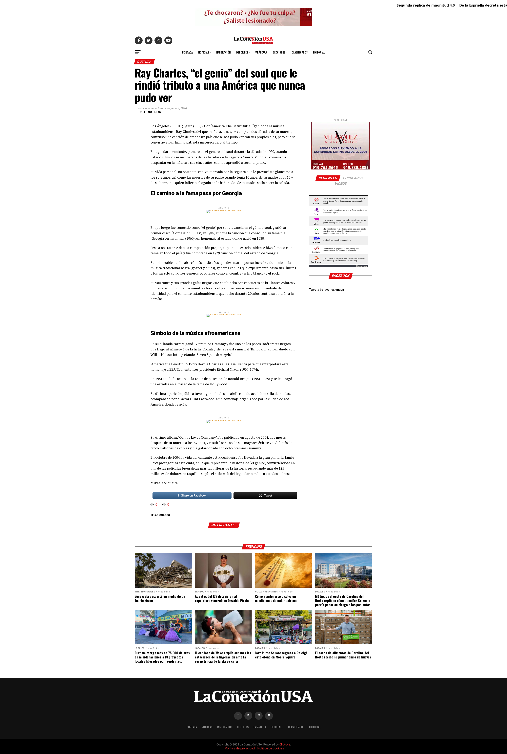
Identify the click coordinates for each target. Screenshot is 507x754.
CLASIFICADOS (300, 52)
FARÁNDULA (260, 52)
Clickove (284, 744)
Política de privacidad (240, 748)
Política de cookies (270, 748)
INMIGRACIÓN (223, 52)
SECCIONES (279, 52)
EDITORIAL (319, 52)
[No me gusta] (164, 504)
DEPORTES (242, 52)
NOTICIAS (203, 52)
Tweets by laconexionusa (326, 289)
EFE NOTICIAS (152, 112)
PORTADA (187, 52)
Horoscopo (362, 266)
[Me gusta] (152, 504)
